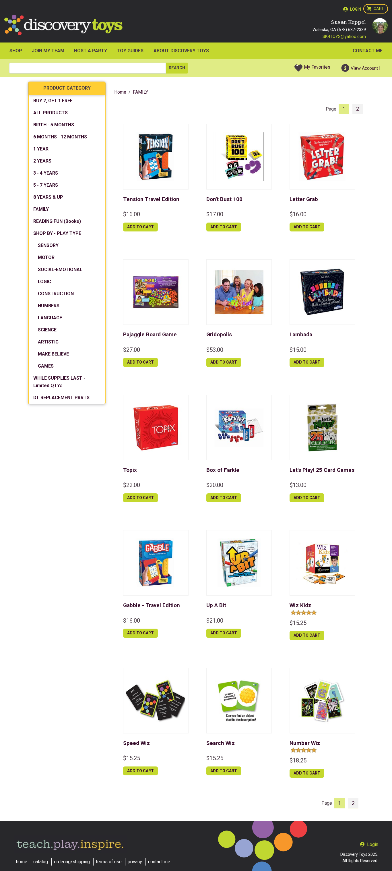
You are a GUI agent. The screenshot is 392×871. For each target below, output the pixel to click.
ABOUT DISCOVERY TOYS (181, 50)
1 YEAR (40, 149)
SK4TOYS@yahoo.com (344, 36)
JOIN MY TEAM (48, 50)
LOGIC (44, 281)
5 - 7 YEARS (45, 185)
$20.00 (214, 485)
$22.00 (131, 485)
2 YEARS (42, 161)
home (21, 861)
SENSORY (48, 245)
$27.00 (131, 349)
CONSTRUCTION (56, 293)
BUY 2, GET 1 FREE (53, 100)
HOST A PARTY (90, 50)
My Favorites (317, 67)
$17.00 (214, 214)
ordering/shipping (72, 861)
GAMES (46, 366)
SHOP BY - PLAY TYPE (57, 233)
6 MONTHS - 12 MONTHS (60, 137)
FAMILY (41, 209)
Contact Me (368, 50)
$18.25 (298, 760)
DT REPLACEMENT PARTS (61, 397)
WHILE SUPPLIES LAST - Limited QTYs (59, 381)
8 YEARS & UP (48, 197)
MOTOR (46, 257)
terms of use (109, 861)
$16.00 (131, 214)
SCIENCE (47, 330)
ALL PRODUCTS (50, 112)
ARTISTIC (48, 342)
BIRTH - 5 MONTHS (53, 125)
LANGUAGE (50, 317)
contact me (159, 861)
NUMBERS (48, 305)
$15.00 (298, 349)
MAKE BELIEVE (53, 354)
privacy (135, 861)
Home (120, 92)
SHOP (15, 50)
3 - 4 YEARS (45, 173)
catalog (40, 861)
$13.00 (298, 485)
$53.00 (214, 349)
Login (355, 9)
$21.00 (214, 620)
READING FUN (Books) (57, 221)
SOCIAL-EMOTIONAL (60, 269)
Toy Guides (130, 50)
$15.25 (298, 622)
